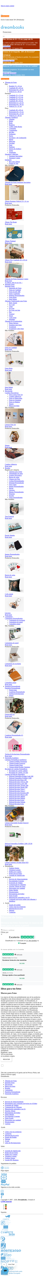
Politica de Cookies (11, 1154)
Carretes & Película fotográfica (15, 774)
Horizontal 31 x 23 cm (16, 103)
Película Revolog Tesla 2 (17, 791)
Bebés (11, 121)
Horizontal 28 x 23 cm (16, 114)
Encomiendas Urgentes (16, 881)
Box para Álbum (14, 162)
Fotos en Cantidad (15, 290)
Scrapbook (12, 327)
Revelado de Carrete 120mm (18, 771)
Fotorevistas (13, 690)
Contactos (12, 912)
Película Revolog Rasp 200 (18, 780)
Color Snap (12, 317)
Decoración (8, 391)
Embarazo (12, 134)
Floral (11, 316)
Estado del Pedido (8, 24)
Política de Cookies (15, 872)
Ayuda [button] (7, 903)
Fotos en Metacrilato (15, 398)
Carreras (7, 1124)
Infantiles (12, 319)
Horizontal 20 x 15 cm (16, 112)
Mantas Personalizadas (16, 492)
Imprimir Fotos (10, 284)
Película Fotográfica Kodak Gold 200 (21, 776)
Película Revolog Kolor (16, 800)
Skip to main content (7, 6)
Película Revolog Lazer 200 (18, 783)
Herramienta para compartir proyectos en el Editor (21, 1103)
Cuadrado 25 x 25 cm (16, 99)
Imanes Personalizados (16, 486)
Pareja (11, 136)
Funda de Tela (13, 163)
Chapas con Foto (14, 479)
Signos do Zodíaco (15, 149)
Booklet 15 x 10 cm (15, 86)
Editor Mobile (13, 890)
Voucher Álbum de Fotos (17, 886)
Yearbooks (12, 152)
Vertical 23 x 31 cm (15, 106)
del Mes (11, 132)
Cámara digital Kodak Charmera (19, 767)
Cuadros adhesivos (15, 396)
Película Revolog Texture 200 (18, 785)
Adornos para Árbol (15, 472)
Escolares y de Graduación (17, 138)
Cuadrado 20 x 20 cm (16, 88)
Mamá (11, 139)
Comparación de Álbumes (17, 884)
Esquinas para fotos (15, 325)
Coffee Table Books (15, 127)
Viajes (11, 150)
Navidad (12, 143)
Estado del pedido (15, 905)
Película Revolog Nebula (17, 802)
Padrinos (12, 147)
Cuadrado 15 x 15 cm (16, 95)
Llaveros (12, 490)
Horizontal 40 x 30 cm (16, 104)
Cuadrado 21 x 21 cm (16, 97)
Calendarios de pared (16, 622)
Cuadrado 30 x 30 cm (16, 101)
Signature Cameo (14, 158)
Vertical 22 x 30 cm (15, 92)
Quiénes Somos (14, 868)
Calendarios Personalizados (14, 618)
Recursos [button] (8, 877)
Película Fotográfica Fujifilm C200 (20, 778)
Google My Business (12, 1160)
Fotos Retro (13, 297)
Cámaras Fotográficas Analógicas (16, 760)
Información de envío (16, 908)
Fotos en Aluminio (15, 400)
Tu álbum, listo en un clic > (14, 282)
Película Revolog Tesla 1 (17, 789)
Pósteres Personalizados (16, 295)
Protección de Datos (15, 873)
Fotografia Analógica (12, 758)
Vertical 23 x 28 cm (15, 115)
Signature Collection (11, 154)
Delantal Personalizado (16, 483)
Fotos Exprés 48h (14, 292)
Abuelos (11, 119)
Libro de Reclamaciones (13, 1143)
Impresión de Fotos (15, 288)
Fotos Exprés (13, 896)
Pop (10, 312)
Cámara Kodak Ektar (16, 765)
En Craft (12, 305)
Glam (11, 306)
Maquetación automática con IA (19, 897)
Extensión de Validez (16, 883)
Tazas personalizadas (16, 497)
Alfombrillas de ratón (16, 473)
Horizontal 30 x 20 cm (16, 90)
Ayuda (7, 1141)
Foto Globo (12, 484)
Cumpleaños (13, 130)
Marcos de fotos (14, 406)
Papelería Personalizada (12, 686)
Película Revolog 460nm (17, 796)
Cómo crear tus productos (17, 907)
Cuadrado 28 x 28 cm (16, 110)
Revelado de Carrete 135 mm (18, 772)
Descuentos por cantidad (17, 888)
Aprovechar (7, 46)
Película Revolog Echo (16, 804)
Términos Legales (15, 870)
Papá (10, 145)
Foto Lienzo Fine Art (16, 395)
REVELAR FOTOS (9, 73)
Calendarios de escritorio (17, 620)
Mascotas (12, 141)
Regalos (7, 468)
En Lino (11, 308)
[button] (5, 16)
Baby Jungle (13, 303)
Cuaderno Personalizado (17, 692)
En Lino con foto (14, 310)
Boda (10, 123)
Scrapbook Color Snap (16, 329)
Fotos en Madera (14, 402)
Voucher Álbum (10, 1111)
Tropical (11, 314)
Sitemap (11, 910)
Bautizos (12, 125)
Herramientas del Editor (16, 894)
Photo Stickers (13, 323)
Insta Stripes (13, 299)
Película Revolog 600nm (17, 798)
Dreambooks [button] (9, 866)
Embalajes (8, 160)
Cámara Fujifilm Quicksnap (18, 761)
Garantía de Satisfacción (17, 875)
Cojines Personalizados (16, 481)
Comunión (12, 128)
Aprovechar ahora (9, 61)
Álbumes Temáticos (11, 117)
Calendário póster (14, 624)
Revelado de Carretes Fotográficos (16, 769)
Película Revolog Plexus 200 (18, 795)
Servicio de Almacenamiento (18, 879)
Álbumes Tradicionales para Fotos (16, 301)
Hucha (11, 488)
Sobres (11, 695)
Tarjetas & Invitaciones (16, 694)
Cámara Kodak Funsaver (17, 763)
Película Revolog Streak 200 (18, 787)
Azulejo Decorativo (15, 475)
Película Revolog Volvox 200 (18, 782)
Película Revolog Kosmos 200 (19, 793)
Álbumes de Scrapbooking (13, 321)
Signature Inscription (15, 156)
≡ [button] (3, 4)
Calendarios (9, 616)
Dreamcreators (13, 892)
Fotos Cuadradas (14, 294)
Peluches (12, 494)
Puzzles (11, 496)
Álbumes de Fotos (11, 82)
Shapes (11, 404)
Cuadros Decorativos (12, 393)
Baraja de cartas (14, 477)
